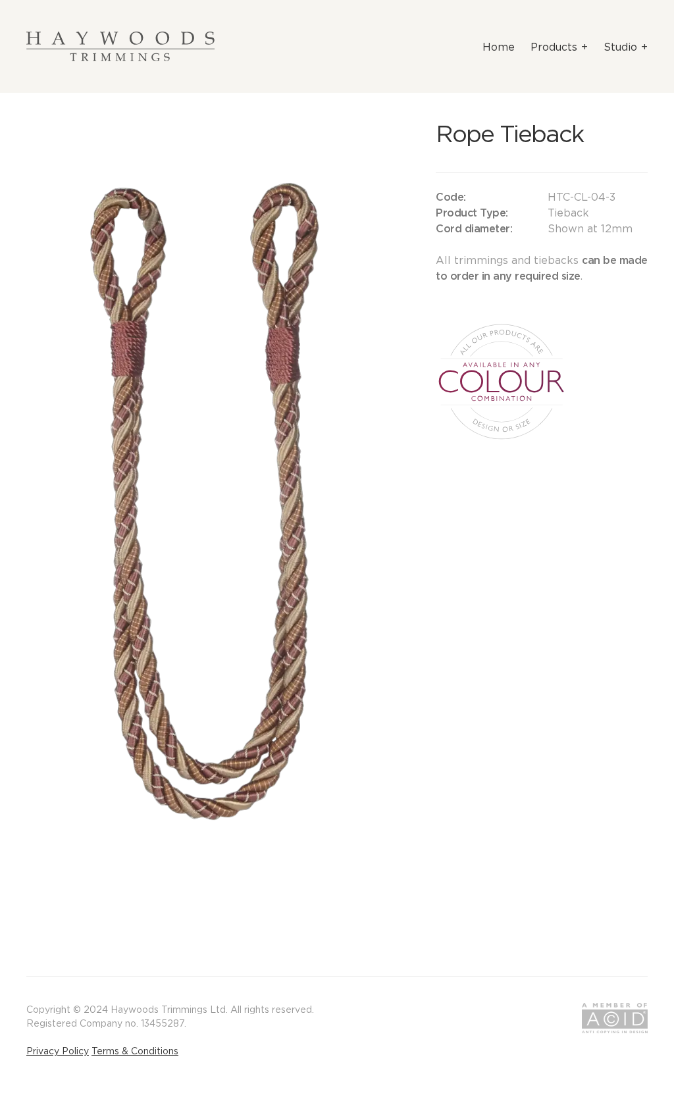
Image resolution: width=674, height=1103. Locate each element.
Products (554, 47)
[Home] (120, 46)
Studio (620, 47)
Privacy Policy (57, 1051)
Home (498, 47)
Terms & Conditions (134, 1051)
